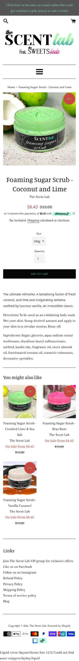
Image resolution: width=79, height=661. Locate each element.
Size (38, 233)
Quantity (40, 251)
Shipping (33, 220)
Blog (6, 601)
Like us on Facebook (17, 567)
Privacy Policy (13, 584)
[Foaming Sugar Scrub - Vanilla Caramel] (19, 478)
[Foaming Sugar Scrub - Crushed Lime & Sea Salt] (19, 401)
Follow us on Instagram (19, 572)
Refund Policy (13, 578)
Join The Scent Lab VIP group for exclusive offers (38, 561)
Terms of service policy (19, 595)
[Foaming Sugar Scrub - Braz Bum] (59, 401)
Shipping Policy (14, 590)
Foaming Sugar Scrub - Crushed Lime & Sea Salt (19, 429)
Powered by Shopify (59, 625)
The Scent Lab (38, 625)
